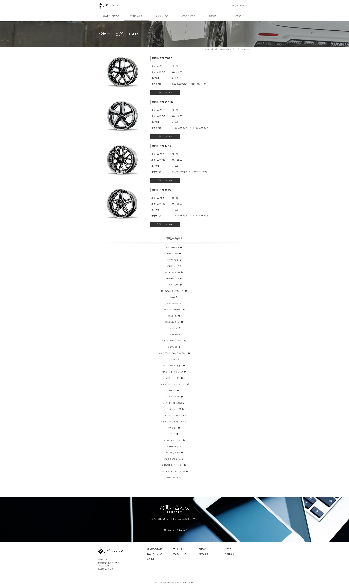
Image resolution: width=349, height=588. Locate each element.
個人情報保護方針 (154, 549)
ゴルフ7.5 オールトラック (172, 372)
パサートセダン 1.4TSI (172, 403)
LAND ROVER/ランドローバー (172, 471)
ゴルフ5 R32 (173, 335)
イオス (172, 434)
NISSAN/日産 (172, 254)
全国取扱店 (230, 554)
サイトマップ (178, 549)
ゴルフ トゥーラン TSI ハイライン (172, 384)
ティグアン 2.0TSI (172, 397)
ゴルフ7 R (173, 359)
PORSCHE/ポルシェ (172, 459)
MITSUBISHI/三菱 (172, 272)
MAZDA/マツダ (173, 266)
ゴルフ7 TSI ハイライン (172, 366)
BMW (172, 297)
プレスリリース (180, 554)
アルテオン (172, 428)
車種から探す (136, 15)
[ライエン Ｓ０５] (122, 204)
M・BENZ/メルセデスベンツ (172, 291)
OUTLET (229, 549)
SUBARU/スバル (172, 278)
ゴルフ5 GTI (172, 328)
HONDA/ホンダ (173, 260)
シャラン (172, 390)
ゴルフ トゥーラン (172, 378)
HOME (207, 49)
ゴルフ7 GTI (172, 347)
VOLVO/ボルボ (173, 447)
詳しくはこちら (166, 92)
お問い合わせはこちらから (174, 530)
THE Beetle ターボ (172, 322)
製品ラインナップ (111, 15)
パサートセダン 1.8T (172, 409)
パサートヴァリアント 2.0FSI (172, 422)
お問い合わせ (240, 5)
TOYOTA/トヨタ (172, 247)
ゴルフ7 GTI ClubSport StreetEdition (172, 353)
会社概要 (152, 559)
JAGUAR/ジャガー (172, 453)
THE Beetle (172, 316)
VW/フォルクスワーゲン (227, 49)
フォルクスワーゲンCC (172, 440)
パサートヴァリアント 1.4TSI (172, 415)
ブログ (238, 15)
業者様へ (213, 15)
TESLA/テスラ (172, 478)
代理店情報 (204, 554)
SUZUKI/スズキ (172, 285)
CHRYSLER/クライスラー (172, 465)
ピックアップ (162, 15)
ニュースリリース (187, 15)
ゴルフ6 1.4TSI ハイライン (172, 341)
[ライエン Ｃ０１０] (122, 116)
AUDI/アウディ (173, 303)
